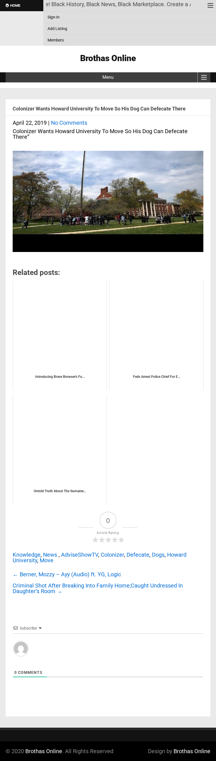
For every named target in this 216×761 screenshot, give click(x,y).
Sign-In (54, 17)
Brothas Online (43, 751)
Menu (108, 77)
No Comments (69, 122)
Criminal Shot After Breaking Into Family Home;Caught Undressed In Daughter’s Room (98, 588)
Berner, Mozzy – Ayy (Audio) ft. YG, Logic (67, 574)
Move (46, 560)
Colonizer (112, 554)
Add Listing (57, 28)
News (50, 554)
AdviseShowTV (79, 554)
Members (56, 40)
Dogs (158, 554)
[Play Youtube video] (108, 204)
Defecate (138, 554)
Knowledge (26, 554)
